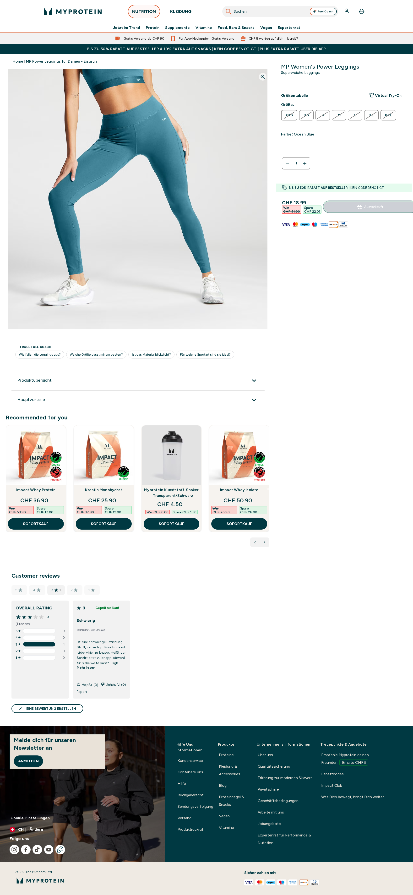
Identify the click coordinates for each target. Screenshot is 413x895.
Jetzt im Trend (126, 28)
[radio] (289, 115)
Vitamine (204, 28)
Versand (184, 818)
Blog (223, 785)
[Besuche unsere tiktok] (37, 849)
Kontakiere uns (190, 772)
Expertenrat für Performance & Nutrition (284, 839)
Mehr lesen (86, 667)
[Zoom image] (262, 77)
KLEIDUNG (180, 11)
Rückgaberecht (191, 795)
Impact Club (331, 785)
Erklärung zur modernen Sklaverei (285, 778)
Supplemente (177, 28)
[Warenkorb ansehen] (361, 11)
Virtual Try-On (388, 95)
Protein (152, 28)
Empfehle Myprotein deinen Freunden (345, 759)
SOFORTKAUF (36, 524)
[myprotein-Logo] (73, 11)
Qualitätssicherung (274, 766)
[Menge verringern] (287, 163)
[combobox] (280, 11)
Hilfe (182, 783)
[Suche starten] (228, 11)
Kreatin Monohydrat (103, 490)
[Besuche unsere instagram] (14, 849)
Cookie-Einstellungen (30, 818)
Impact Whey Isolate (239, 490)
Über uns (265, 755)
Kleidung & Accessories (229, 770)
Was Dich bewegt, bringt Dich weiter (352, 797)
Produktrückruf (190, 829)
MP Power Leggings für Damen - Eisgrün (61, 61)
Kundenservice (190, 761)
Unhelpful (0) (116, 684)
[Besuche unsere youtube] (49, 849)
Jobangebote (269, 824)
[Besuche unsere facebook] (26, 849)
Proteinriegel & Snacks (231, 801)
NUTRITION (144, 11)
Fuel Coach (325, 11)
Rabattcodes (332, 774)
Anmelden (28, 761)
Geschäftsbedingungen (278, 801)
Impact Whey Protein (35, 490)
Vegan (266, 28)
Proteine (226, 755)
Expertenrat (289, 28)
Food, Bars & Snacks (236, 28)
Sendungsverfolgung (195, 806)
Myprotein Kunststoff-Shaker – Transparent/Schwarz (171, 493)
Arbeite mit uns (271, 812)
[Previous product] (255, 542)
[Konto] (347, 11)
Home (17, 61)
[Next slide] (268, 489)
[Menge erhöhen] (304, 163)
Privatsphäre (268, 789)
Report (82, 692)
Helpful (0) (90, 685)
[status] (296, 163)
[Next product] (264, 542)
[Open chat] (60, 849)
